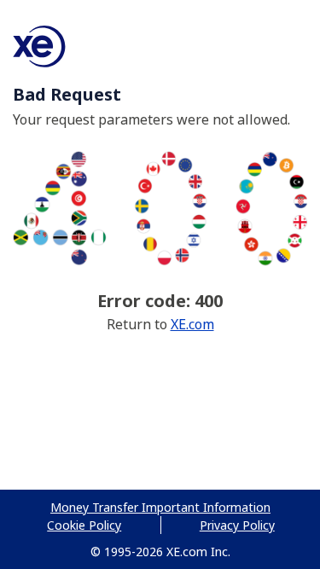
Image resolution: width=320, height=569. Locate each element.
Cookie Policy (84, 525)
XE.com (192, 324)
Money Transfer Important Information (160, 507)
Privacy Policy (237, 525)
